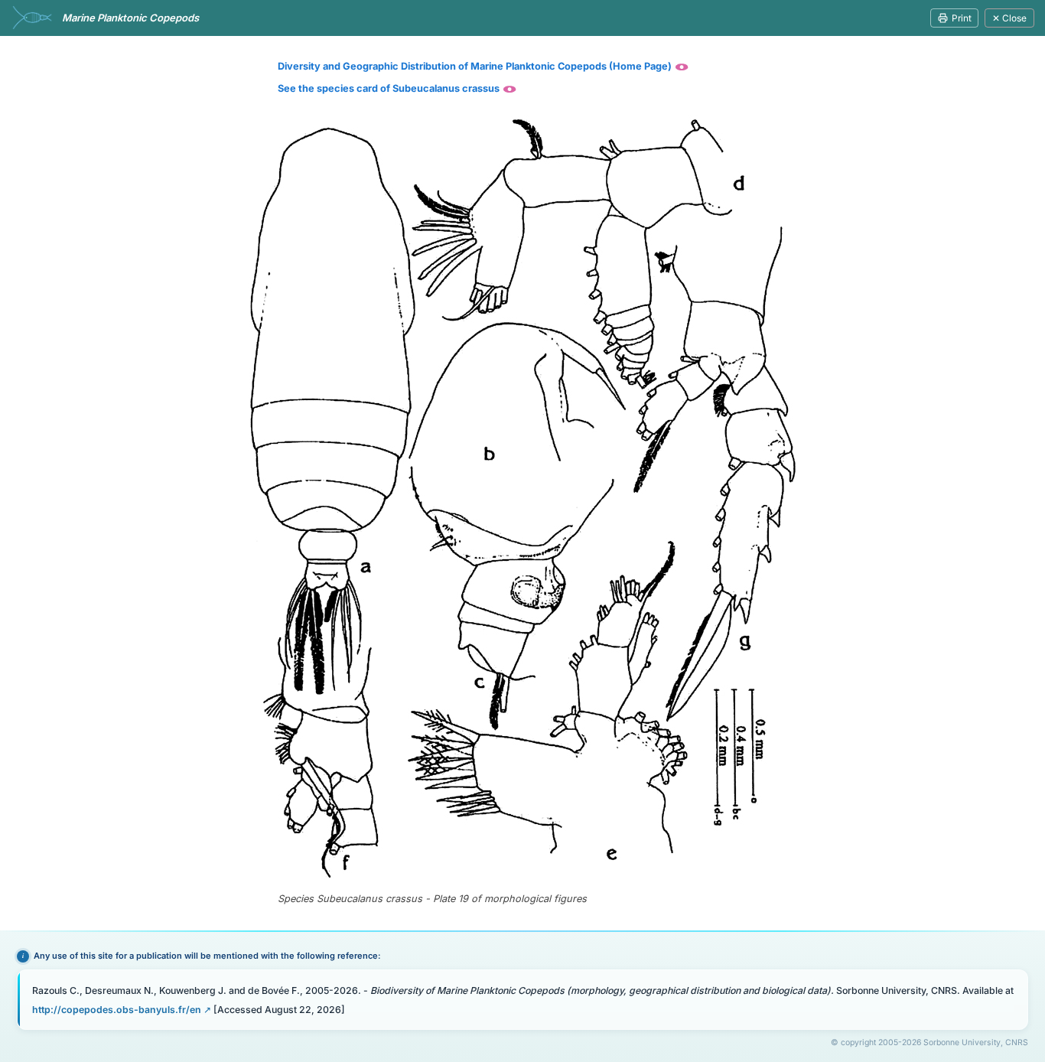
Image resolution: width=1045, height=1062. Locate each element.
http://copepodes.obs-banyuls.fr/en (116, 1009)
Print (962, 18)
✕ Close (1009, 18)
